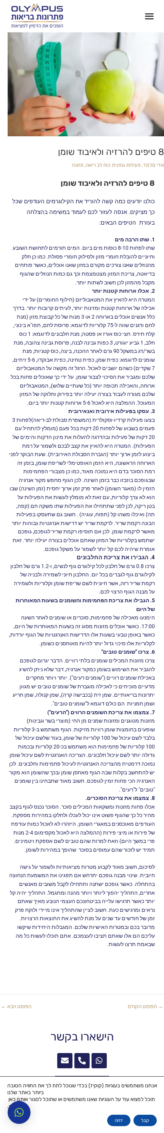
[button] (149, 16)
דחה (119, 1120)
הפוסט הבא (16, 1006)
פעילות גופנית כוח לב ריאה (113, 165)
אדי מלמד (153, 165)
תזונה (78, 165)
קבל (145, 1120)
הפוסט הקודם (145, 1006)
